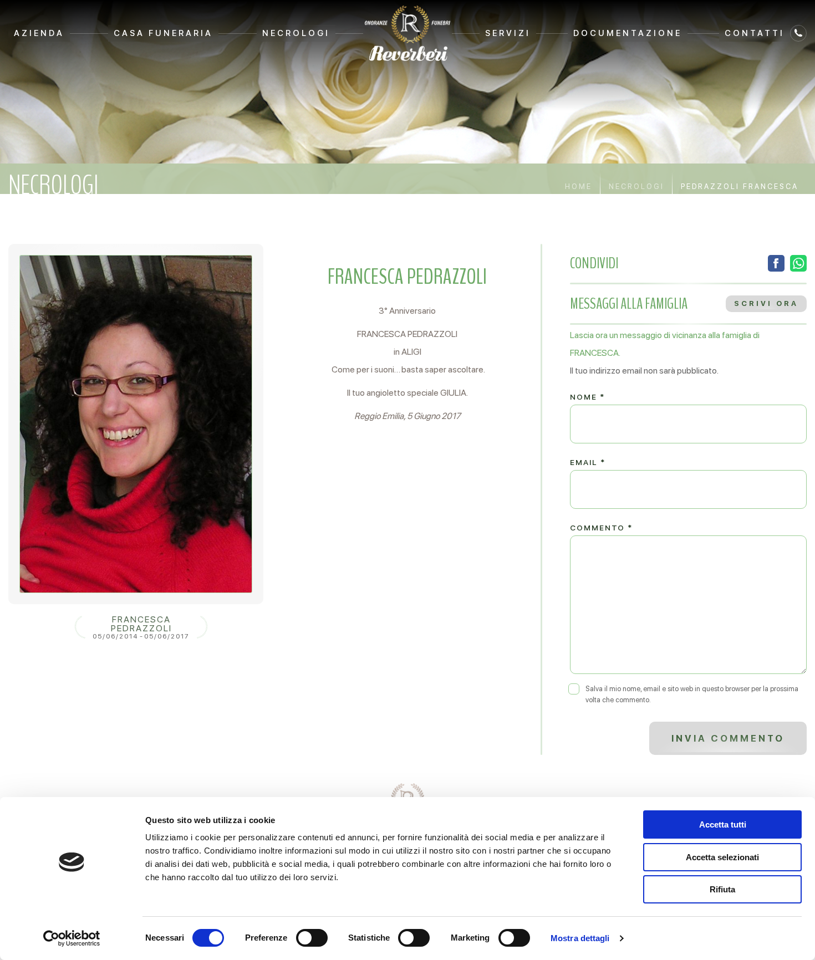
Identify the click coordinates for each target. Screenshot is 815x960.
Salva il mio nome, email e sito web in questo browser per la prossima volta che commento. (691, 694)
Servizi (508, 33)
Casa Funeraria (163, 33)
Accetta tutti (722, 824)
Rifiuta (722, 889)
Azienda (39, 33)
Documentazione (627, 33)
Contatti (755, 33)
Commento (601, 527)
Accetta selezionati (722, 857)
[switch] (312, 938)
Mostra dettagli (580, 938)
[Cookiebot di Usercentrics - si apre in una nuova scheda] (71, 938)
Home (578, 186)
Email (587, 462)
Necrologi (296, 33)
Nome (587, 396)
